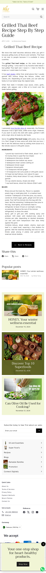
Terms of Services (8, 489)
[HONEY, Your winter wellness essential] (10, 275)
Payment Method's (8, 495)
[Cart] (37, 9)
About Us (5, 486)
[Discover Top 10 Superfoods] (23, 347)
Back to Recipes (24, 245)
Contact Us (6, 501)
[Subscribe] (39, 431)
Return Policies (7, 498)
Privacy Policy (6, 492)
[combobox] (23, 17)
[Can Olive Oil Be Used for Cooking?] (23, 389)
